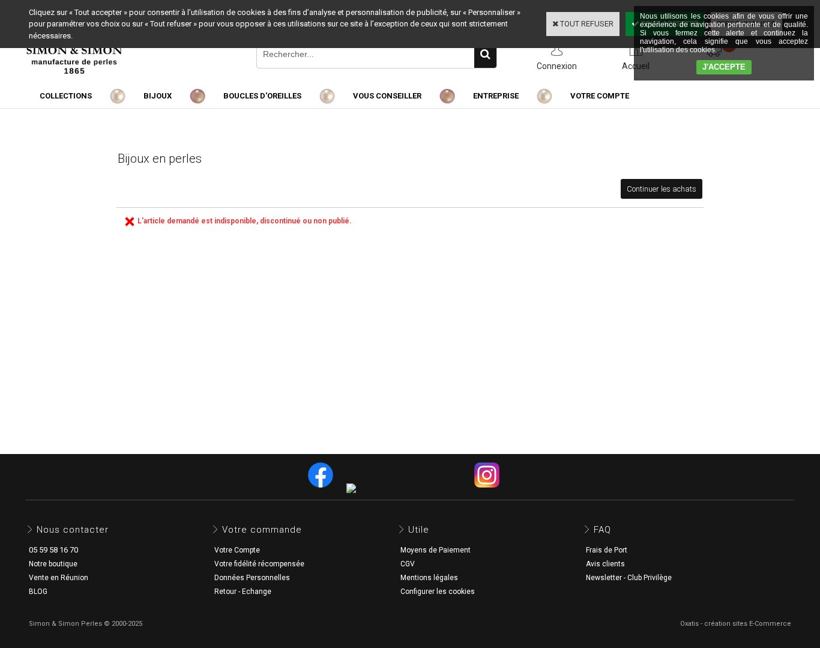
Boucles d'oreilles (262, 95)
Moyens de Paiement (435, 550)
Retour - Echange (242, 591)
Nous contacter (73, 529)
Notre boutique (53, 564)
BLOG (38, 591)
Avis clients (605, 564)
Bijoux (157, 95)
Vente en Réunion (58, 578)
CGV (407, 564)
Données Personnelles (252, 578)
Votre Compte (237, 550)
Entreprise (496, 95)
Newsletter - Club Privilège (629, 578)
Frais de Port (606, 550)
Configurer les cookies (437, 591)
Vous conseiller (387, 95)
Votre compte (599, 95)
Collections (66, 95)
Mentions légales (429, 578)
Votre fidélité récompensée (259, 564)
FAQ (602, 529)
